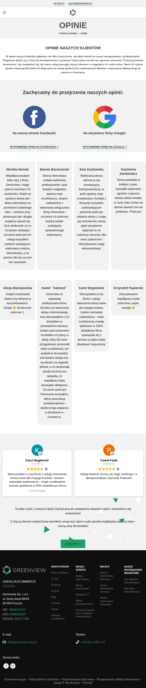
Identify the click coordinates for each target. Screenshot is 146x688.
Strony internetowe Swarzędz (106, 601)
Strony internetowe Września (106, 575)
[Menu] (4, 12)
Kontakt (72, 543)
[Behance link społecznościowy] (12, 666)
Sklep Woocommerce (84, 602)
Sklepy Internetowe (82, 577)
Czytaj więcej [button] (37, 490)
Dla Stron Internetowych (132, 590)
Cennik (55, 591)
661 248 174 (59, 3)
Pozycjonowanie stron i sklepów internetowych (85, 613)
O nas (54, 578)
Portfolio (56, 584)
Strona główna (68, 33)
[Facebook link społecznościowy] (6, 666)
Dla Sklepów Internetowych (132, 581)
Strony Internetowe (82, 587)
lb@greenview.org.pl (80, 3)
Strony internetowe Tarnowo (106, 588)
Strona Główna (59, 572)
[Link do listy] (36, 642)
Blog (53, 597)
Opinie (55, 609)
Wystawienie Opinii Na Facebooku (33, 146)
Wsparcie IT (82, 594)
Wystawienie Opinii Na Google (103, 146)
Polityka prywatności (58, 617)
